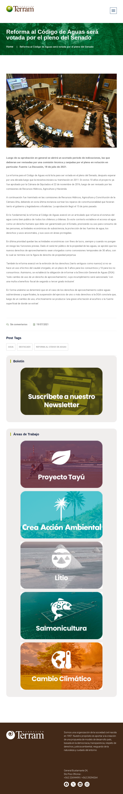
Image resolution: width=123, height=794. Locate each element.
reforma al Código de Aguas (51, 347)
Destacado (25, 347)
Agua (10, 347)
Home (9, 46)
